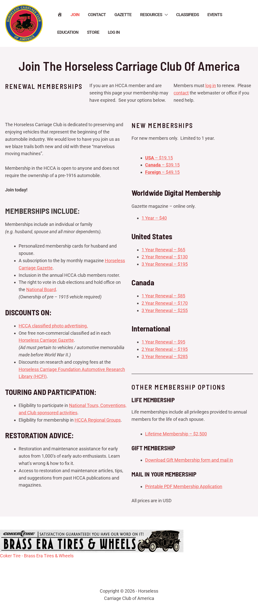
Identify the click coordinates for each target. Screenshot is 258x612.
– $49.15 (162, 172)
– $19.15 (159, 157)
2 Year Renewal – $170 (165, 303)
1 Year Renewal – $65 (163, 249)
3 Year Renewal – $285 (165, 356)
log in (210, 85)
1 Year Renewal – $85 (163, 295)
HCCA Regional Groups (98, 420)
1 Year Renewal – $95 (163, 342)
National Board (41, 289)
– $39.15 (162, 164)
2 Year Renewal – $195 (165, 349)
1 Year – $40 (154, 218)
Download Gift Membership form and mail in (189, 460)
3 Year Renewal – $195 (165, 264)
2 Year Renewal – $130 (165, 256)
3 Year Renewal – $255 (165, 310)
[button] (165, 14)
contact (181, 92)
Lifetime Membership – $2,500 (176, 433)
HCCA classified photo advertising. (53, 325)
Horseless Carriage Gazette (46, 340)
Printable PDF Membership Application (183, 486)
